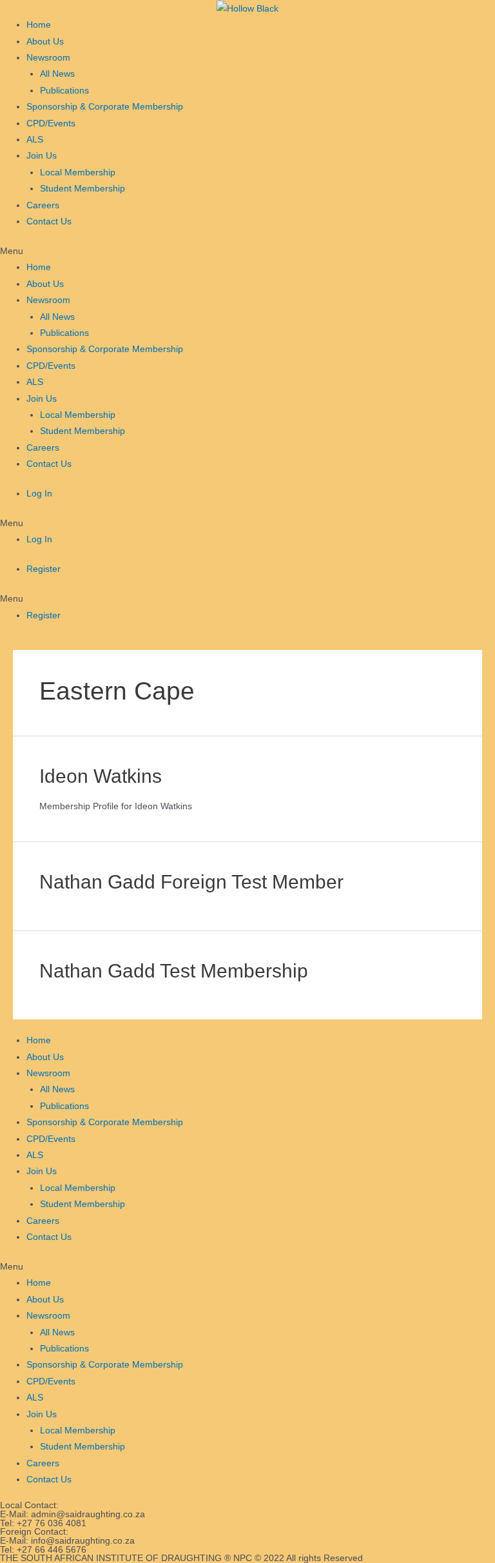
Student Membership (82, 188)
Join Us (41, 156)
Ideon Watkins (100, 776)
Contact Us (49, 221)
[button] (247, 251)
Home (38, 25)
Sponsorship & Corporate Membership (104, 107)
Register (43, 569)
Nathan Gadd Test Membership (173, 970)
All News (57, 74)
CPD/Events (50, 123)
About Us (45, 41)
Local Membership (77, 172)
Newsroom (48, 58)
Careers (42, 205)
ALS (34, 139)
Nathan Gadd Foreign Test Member (191, 881)
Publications (64, 90)
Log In (39, 493)
